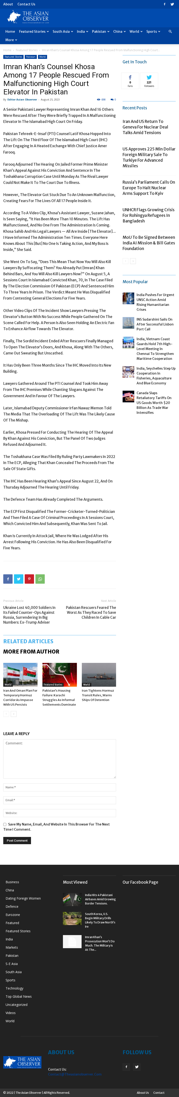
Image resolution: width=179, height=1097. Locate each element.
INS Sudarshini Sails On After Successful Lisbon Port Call (155, 324)
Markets (12, 947)
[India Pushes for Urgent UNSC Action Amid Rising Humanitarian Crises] (128, 298)
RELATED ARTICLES (28, 641)
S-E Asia (12, 963)
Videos (11, 1013)
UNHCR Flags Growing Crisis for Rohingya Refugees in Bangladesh (149, 215)
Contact (159, 1092)
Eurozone (13, 914)
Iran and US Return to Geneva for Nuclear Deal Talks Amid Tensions (145, 127)
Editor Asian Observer (22, 99)
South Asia (61, 31)
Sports (151, 31)
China (117, 31)
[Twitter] (172, 4)
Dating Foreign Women (23, 898)
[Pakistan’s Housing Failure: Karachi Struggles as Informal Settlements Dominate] (59, 674)
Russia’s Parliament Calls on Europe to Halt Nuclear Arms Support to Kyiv (149, 188)
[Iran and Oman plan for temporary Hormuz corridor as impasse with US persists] (20, 674)
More (9, 40)
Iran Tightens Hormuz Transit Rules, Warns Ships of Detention (98, 695)
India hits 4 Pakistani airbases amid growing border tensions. (100, 899)
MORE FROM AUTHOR (31, 651)
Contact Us (26, 4)
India (81, 31)
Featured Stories (32, 31)
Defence (12, 906)
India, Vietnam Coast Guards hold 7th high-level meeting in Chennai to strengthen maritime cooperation (155, 349)
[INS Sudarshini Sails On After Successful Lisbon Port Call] (128, 323)
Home (10, 31)
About (8, 4)
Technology (14, 988)
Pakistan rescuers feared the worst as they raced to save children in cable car (91, 612)
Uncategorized (17, 1004)
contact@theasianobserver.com (75, 1074)
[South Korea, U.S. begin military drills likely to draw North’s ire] (72, 918)
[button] (170, 31)
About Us (143, 1092)
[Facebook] (164, 4)
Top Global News (19, 996)
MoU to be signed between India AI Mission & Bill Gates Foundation (149, 243)
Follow (149, 76)
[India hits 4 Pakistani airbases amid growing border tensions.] (72, 899)
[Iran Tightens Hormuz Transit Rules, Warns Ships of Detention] (99, 674)
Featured (12, 923)
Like (130, 76)
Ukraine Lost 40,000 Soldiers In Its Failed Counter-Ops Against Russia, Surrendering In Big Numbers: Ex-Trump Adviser (29, 615)
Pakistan (99, 31)
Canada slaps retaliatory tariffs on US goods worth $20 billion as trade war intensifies (154, 403)
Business (12, 882)
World (134, 31)
